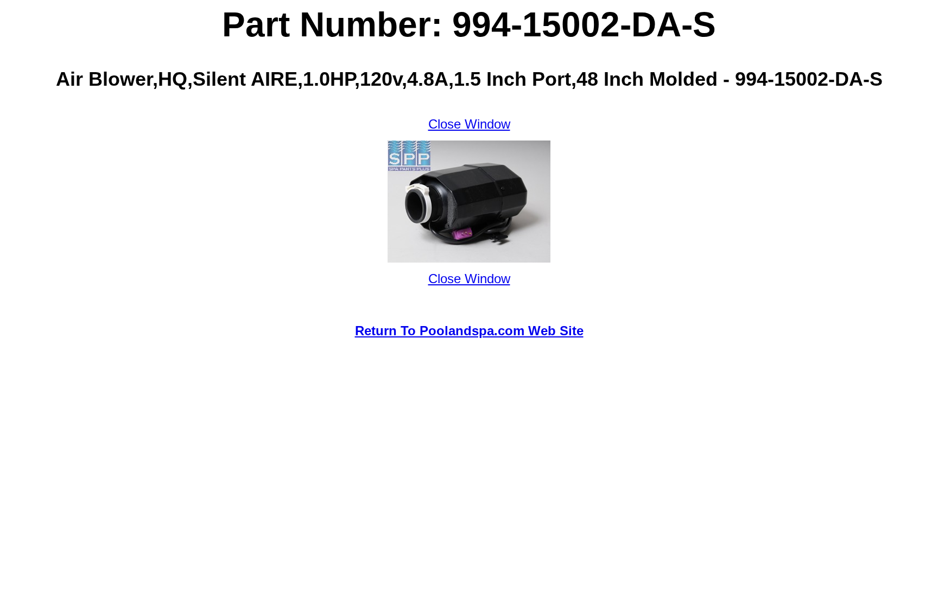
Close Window (469, 124)
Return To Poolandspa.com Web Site (469, 330)
